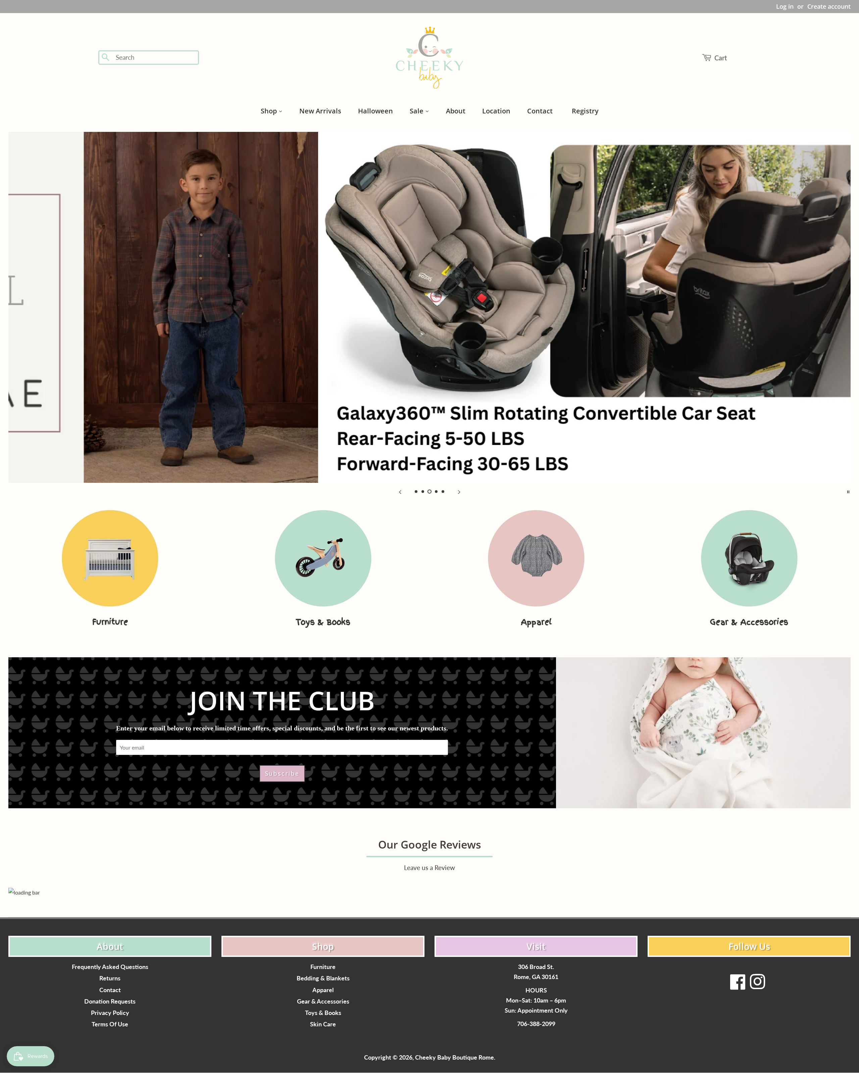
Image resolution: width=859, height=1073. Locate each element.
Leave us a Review (429, 867)
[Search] (105, 58)
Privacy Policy (110, 1012)
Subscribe (282, 773)
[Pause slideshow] (848, 491)
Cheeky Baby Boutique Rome (454, 1057)
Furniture (323, 966)
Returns (109, 978)
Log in (785, 6)
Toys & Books (323, 1012)
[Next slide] (459, 491)
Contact (110, 989)
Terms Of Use (110, 1024)
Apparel (323, 989)
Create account (829, 6)
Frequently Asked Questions (110, 966)
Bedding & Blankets (323, 978)
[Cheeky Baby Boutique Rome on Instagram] (757, 985)
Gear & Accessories (323, 1001)
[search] (155, 57)
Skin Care (323, 1024)
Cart (720, 58)
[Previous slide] (400, 491)
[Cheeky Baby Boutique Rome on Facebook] (738, 985)
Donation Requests (110, 1001)
